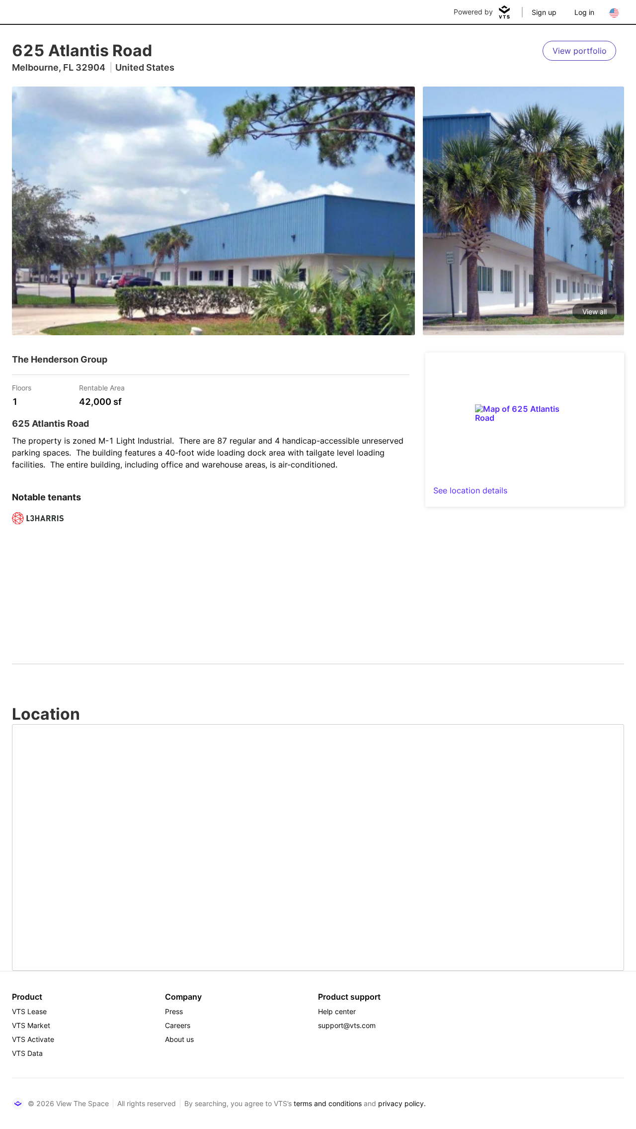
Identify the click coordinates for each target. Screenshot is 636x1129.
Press (174, 1011)
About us (179, 1039)
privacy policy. (402, 1103)
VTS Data (27, 1053)
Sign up (544, 12)
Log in (584, 12)
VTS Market (31, 1025)
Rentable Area (102, 387)
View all (594, 311)
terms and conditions (328, 1103)
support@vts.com (347, 1025)
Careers (177, 1025)
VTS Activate (33, 1039)
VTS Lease (29, 1011)
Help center (337, 1011)
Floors (21, 387)
